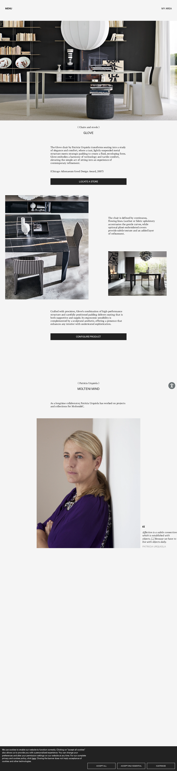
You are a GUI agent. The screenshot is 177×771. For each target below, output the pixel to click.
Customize (161, 765)
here (34, 758)
